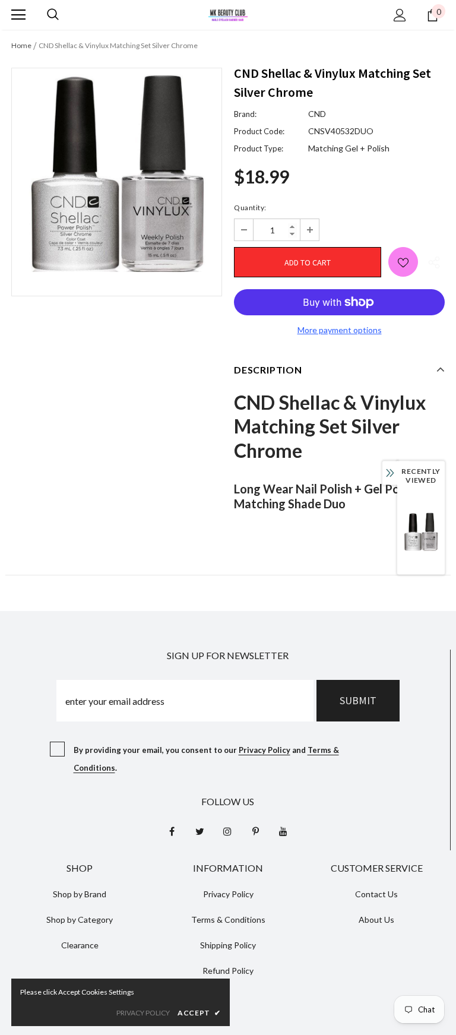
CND (317, 114)
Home (21, 45)
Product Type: (258, 148)
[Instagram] (227, 830)
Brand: (245, 114)
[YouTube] (283, 830)
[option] (117, 173)
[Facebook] (171, 830)
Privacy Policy (264, 750)
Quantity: (250, 207)
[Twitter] (199, 830)
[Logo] (228, 14)
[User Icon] (400, 15)
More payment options (339, 330)
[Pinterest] (255, 830)
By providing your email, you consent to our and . (206, 759)
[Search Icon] (53, 15)
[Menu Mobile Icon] (18, 15)
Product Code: (259, 131)
